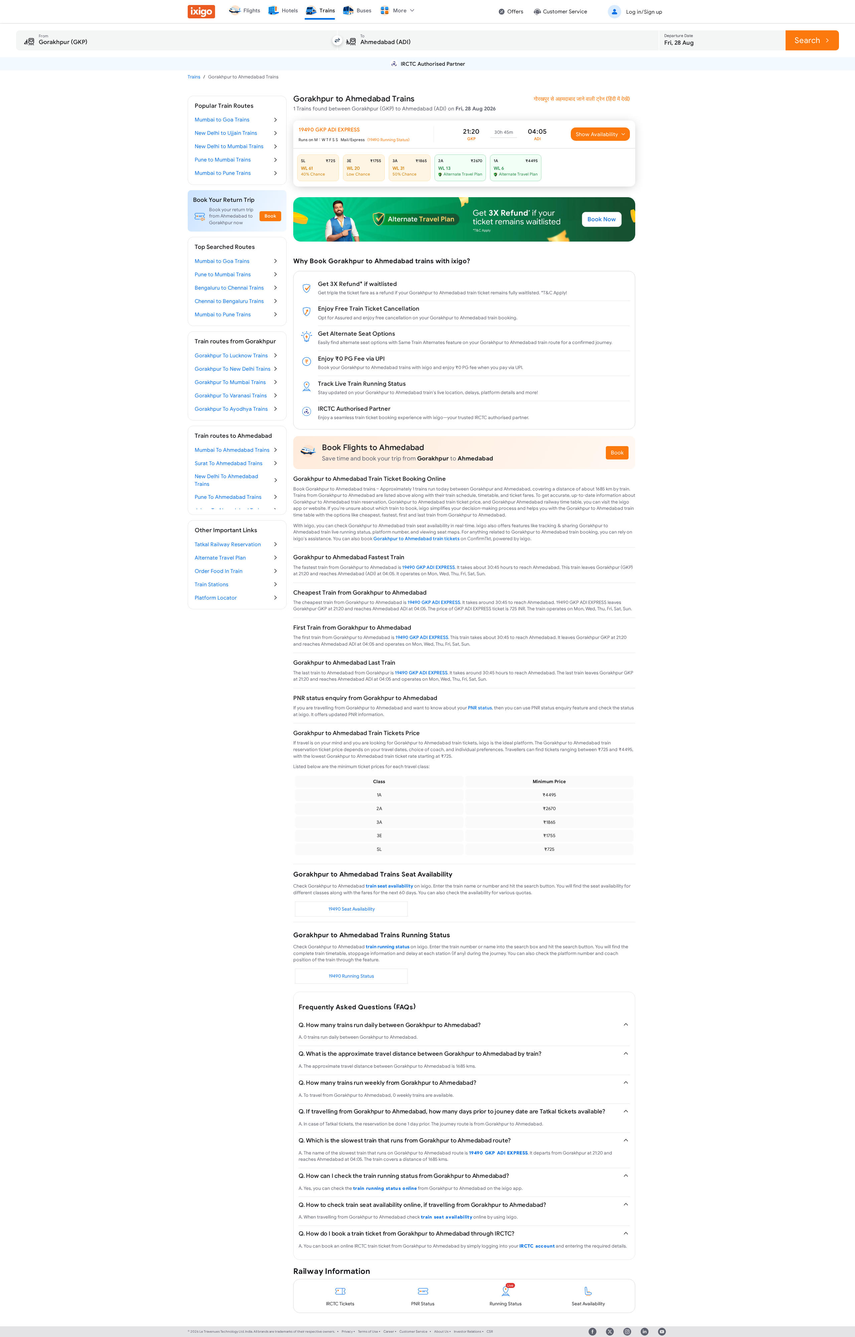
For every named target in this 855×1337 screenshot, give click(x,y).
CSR (490, 1331)
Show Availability (597, 134)
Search (807, 40)
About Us (441, 1331)
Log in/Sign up (644, 12)
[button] (634, 11)
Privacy (347, 1331)
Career (388, 1331)
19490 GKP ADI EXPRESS (428, 567)
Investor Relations (467, 1331)
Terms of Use (368, 1331)
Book (617, 452)
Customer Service (413, 1331)
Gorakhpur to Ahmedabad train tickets (416, 538)
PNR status (480, 707)
